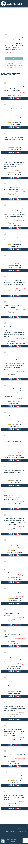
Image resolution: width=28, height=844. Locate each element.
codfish (16, 124)
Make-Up (15, 314)
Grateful (18, 403)
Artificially (11, 343)
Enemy (18, 805)
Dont (12, 782)
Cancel (13, 376)
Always (8, 149)
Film (11, 763)
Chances (11, 482)
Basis (11, 426)
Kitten (18, 292)
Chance (11, 403)
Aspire (10, 600)
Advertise (11, 124)
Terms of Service (14, 828)
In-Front (15, 246)
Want (18, 622)
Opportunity (20, 552)
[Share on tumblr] (20, 98)
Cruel (14, 403)
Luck (15, 552)
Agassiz (9, 62)
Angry (10, 805)
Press (19, 196)
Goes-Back (19, 579)
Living (19, 600)
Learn (17, 426)
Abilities (10, 693)
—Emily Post (21, 92)
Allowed (17, 668)
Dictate (17, 506)
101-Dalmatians (11, 668)
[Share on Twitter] (11, 98)
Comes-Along (10, 552)
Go (14, 782)
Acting (10, 267)
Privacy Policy (8, 832)
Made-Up (10, 314)
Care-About (18, 267)
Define (15, 482)
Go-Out (14, 292)
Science (16, 67)
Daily (14, 426)
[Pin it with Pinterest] (16, 98)
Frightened (15, 693)
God (18, 716)
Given (19, 693)
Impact (14, 531)
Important (18, 531)
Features (20, 149)
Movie (9, 174)
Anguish (7, 343)
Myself (19, 174)
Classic (11, 643)
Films (18, 763)
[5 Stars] (13, 95)
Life (18, 246)
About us (21, 832)
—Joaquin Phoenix (19, 145)
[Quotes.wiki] (11, 3)
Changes (19, 225)
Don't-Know (10, 579)
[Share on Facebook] (9, 98)
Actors (10, 225)
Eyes (15, 579)
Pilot (17, 782)
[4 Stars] (12, 95)
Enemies (14, 805)
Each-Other (18, 376)
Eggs (19, 124)
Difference (15, 600)
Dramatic (11, 196)
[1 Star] (8, 95)
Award (11, 716)
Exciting (15, 196)
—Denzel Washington (18, 422)
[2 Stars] (9, 95)
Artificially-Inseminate (19, 343)
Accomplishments (16, 457)
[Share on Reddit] (13, 98)
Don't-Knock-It (14, 149)
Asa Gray (9, 52)
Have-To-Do (14, 622)
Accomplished (8, 457)
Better (22, 457)
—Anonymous (21, 120)
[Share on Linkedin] (18, 98)
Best (10, 376)
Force (11, 292)
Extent (21, 668)
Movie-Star (14, 174)
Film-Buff (14, 763)
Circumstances (11, 506)
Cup (14, 742)
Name (19, 314)
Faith (19, 482)
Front (11, 246)
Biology (16, 62)
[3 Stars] (10, 95)
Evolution (10, 63)
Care (13, 267)
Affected (14, 225)
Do (10, 622)
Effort (17, 742)
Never (18, 643)
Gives (15, 716)
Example (10, 531)
